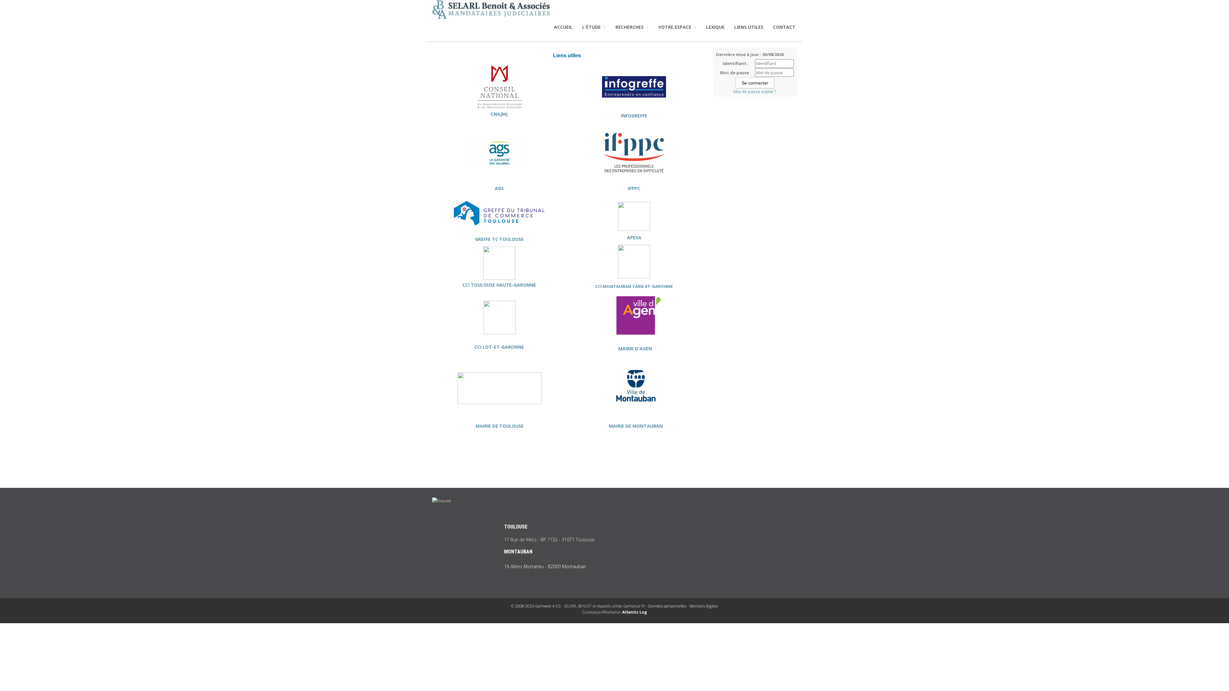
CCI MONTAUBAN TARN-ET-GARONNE (634, 286)
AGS (499, 188)
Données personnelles (667, 606)
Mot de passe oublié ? (755, 91)
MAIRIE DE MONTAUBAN (636, 426)
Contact (784, 27)
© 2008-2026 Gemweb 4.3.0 (536, 606)
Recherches (630, 27)
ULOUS (485, 285)
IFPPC (634, 188)
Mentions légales (703, 606)
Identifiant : (736, 63)
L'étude (592, 27)
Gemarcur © (634, 606)
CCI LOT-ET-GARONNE (499, 347)
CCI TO (470, 285)
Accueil (563, 27)
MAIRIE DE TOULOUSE (500, 426)
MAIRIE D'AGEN (635, 349)
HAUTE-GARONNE (515, 285)
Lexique (715, 27)
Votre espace (675, 27)
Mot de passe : (735, 72)
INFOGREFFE (634, 116)
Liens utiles (748, 27)
